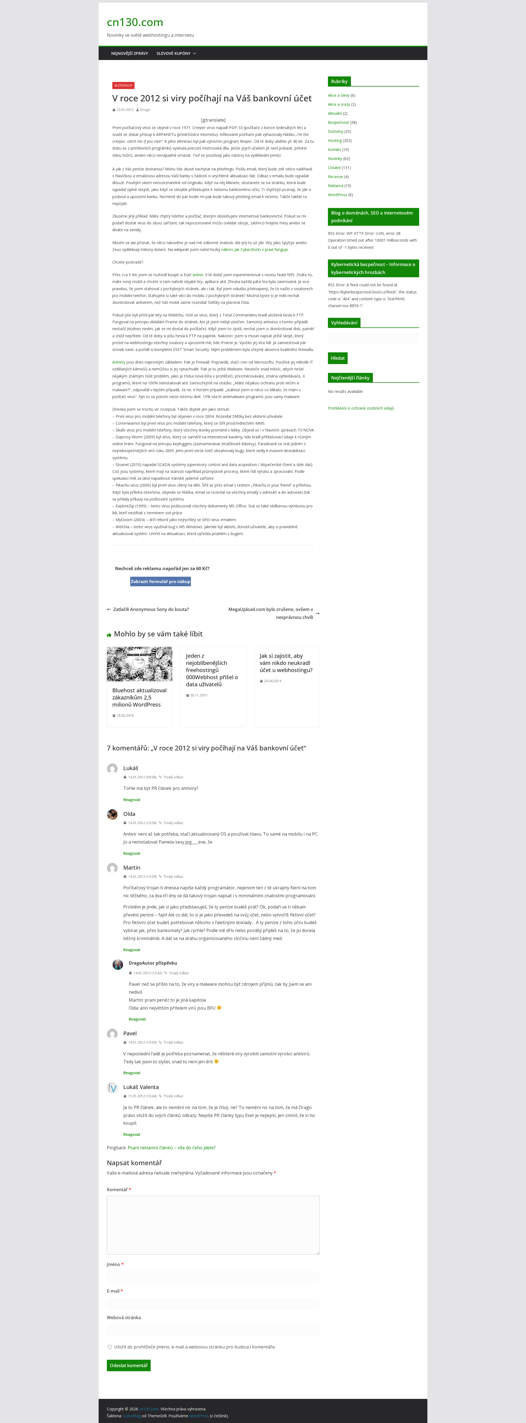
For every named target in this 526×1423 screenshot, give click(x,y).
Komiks (334, 149)
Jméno (115, 1264)
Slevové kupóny (173, 53)
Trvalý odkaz (173, 777)
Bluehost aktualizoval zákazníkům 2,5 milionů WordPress (139, 697)
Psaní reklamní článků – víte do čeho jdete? (172, 1148)
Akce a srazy (339, 104)
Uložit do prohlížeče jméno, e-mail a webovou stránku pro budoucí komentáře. (195, 1347)
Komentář (119, 1190)
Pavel (130, 1033)
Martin (131, 867)
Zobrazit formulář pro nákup (160, 581)
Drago (145, 109)
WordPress (337, 194)
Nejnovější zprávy (129, 53)
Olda (129, 814)
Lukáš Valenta (141, 1087)
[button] (193, 53)
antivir (198, 274)
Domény (335, 131)
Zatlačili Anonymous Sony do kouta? (151, 609)
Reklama (335, 185)
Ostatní (334, 167)
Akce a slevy (339, 95)
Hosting (335, 140)
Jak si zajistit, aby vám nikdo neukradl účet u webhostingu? (286, 663)
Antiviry (118, 362)
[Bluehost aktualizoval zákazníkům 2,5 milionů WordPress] (139, 651)
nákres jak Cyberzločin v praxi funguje (254, 249)
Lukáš (130, 768)
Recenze (335, 176)
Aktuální (335, 113)
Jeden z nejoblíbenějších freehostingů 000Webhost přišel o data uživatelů (212, 670)
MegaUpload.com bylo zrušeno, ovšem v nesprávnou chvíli (270, 613)
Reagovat (132, 799)
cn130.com (135, 21)
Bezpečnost (123, 85)
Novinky (335, 158)
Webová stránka (124, 1318)
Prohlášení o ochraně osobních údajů (361, 408)
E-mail (115, 1291)
